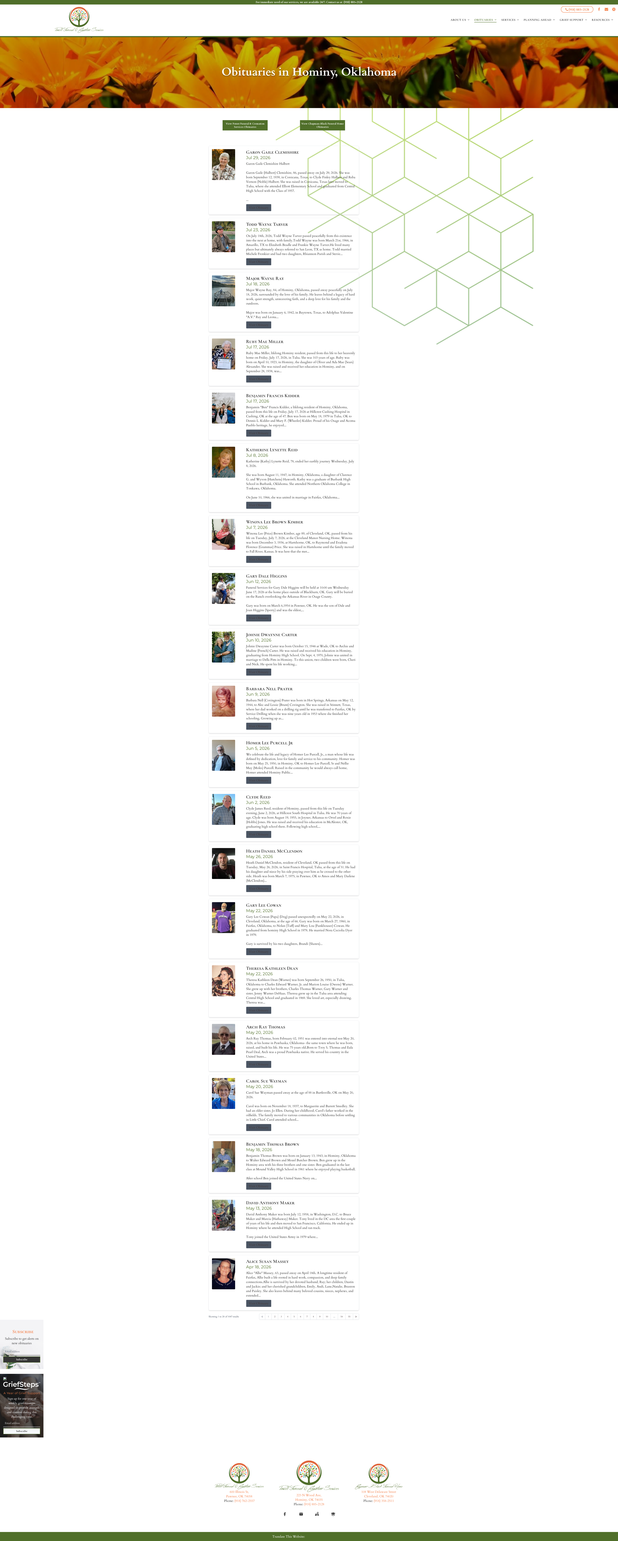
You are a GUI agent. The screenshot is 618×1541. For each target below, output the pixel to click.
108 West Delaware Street (378, 1492)
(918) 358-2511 (384, 1501)
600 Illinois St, (239, 1492)
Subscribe (21, 1359)
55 (349, 1316)
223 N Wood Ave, (308, 1495)
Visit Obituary (259, 207)
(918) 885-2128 (353, 2)
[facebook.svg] (285, 1514)
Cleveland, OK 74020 (378, 1496)
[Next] (356, 1317)
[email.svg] (301, 1514)
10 (327, 1316)
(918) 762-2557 (244, 1501)
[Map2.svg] (317, 1514)
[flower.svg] (333, 1514)
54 (342, 1316)
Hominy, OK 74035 (309, 1500)
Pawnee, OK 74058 (239, 1496)
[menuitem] (460, 19)
